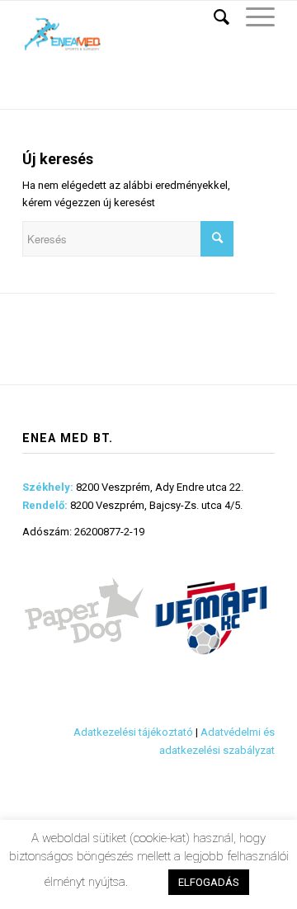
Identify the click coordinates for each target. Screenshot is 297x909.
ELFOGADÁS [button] (208, 882)
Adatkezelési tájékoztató (133, 732)
